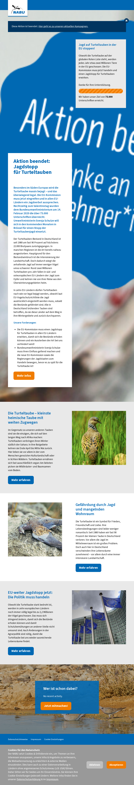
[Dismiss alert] (126, 20)
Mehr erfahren (20, 480)
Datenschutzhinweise (18, 739)
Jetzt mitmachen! (56, 706)
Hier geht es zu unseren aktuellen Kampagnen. (63, 26)
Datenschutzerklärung (29, 779)
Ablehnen (94, 765)
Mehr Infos (24, 376)
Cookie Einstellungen (54, 739)
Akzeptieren (116, 765)
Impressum (36, 739)
